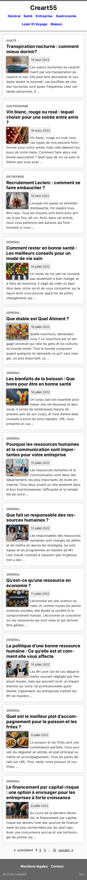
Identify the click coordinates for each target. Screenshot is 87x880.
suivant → (65, 850)
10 (54, 850)
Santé (28, 16)
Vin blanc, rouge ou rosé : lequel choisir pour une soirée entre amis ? (42, 117)
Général (14, 16)
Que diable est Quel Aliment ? (37, 318)
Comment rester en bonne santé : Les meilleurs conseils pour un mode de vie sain (41, 253)
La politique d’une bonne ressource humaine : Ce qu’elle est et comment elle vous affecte (43, 651)
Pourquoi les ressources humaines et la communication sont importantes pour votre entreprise (42, 449)
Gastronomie (66, 16)
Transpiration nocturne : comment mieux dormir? (42, 49)
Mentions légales (34, 866)
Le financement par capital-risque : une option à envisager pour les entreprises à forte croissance (42, 792)
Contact (57, 866)
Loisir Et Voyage (34, 24)
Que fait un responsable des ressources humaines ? (40, 517)
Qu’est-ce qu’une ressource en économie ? (38, 583)
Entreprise (44, 16)
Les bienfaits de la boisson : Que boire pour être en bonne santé (40, 381)
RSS (81, 874)
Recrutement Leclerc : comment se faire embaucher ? (43, 185)
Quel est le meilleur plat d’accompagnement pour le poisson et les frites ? (42, 721)
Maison (56, 24)
